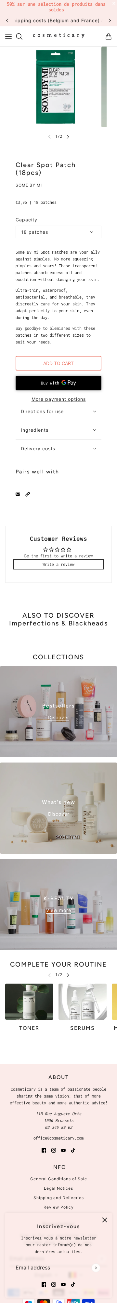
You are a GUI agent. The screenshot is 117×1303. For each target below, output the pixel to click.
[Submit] (95, 1267)
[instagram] (53, 1284)
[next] (109, 20)
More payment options (59, 399)
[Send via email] (18, 494)
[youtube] (63, 1284)
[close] (104, 1220)
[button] (27, 494)
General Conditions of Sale (58, 1178)
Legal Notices (58, 1188)
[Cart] (108, 36)
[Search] (19, 36)
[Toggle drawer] (8, 36)
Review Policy (59, 1207)
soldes (56, 9)
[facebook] (44, 1284)
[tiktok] (73, 1284)
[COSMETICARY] (58, 36)
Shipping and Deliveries (58, 1197)
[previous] (7, 20)
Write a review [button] (58, 564)
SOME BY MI (29, 185)
